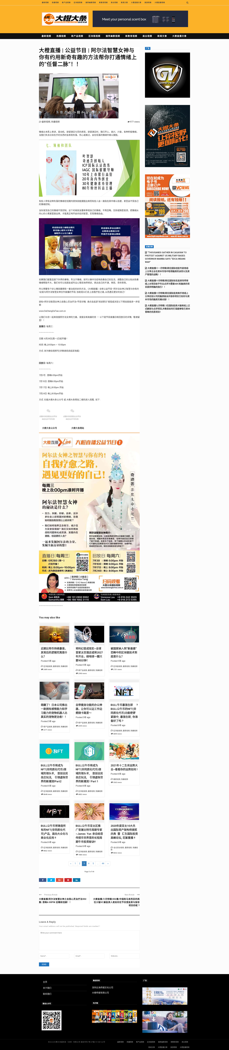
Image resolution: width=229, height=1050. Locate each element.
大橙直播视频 (160, 2)
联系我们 (47, 994)
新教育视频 (103, 2)
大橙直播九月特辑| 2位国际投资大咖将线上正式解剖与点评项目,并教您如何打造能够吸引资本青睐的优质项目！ (167, 308)
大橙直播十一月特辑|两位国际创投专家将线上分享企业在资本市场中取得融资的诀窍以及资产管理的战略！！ (167, 271)
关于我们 (47, 988)
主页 (45, 982)
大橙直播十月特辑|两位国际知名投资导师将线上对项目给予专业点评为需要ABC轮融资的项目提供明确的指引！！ (167, 283)
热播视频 (55, 2)
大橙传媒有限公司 (100, 992)
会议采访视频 (119, 848)
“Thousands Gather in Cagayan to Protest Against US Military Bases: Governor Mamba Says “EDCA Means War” (166, 257)
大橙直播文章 (136, 2)
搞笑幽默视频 (91, 2)
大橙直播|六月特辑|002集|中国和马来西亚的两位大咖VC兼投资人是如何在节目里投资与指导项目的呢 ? (116, 902)
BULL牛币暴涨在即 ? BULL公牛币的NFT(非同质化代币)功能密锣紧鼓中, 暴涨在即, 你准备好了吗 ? (124, 712)
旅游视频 (148, 2)
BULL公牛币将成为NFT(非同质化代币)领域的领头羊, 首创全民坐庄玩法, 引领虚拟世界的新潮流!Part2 (54, 773)
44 (103, 863)
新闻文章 (124, 2)
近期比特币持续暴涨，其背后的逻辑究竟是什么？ (54, 652)
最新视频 (45, 2)
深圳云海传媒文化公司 (102, 987)
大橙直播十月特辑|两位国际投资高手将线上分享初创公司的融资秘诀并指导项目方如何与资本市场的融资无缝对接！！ (167, 296)
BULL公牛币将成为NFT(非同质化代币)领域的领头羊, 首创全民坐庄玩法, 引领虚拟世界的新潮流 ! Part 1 (89, 773)
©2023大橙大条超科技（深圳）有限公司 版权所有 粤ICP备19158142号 (76, 1042)
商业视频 (114, 2)
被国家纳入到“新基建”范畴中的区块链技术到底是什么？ (124, 652)
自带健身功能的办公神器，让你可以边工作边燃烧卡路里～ (89, 709)
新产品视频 (66, 2)
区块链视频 (78, 2)
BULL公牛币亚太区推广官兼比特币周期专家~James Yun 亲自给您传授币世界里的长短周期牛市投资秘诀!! (89, 833)
